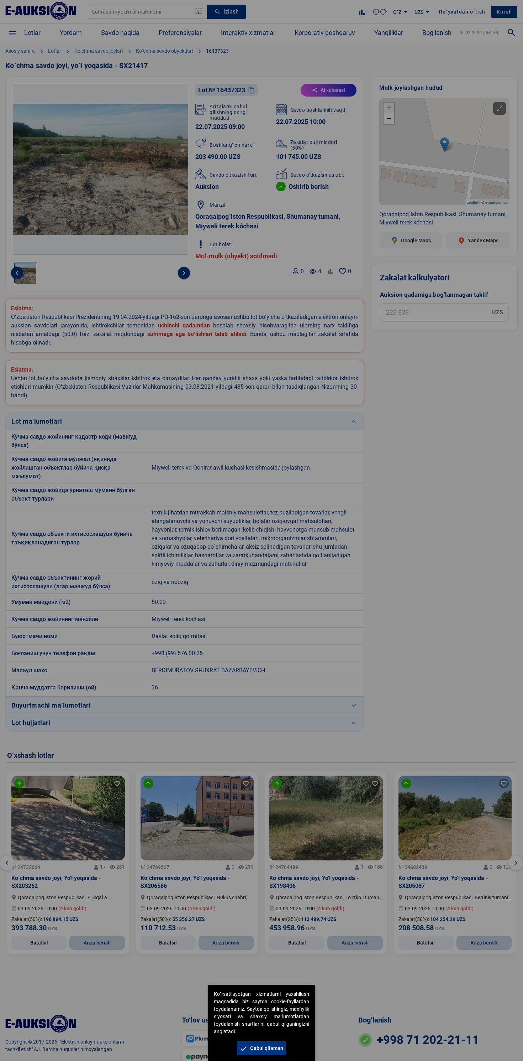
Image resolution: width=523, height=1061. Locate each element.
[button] (261, 1048)
